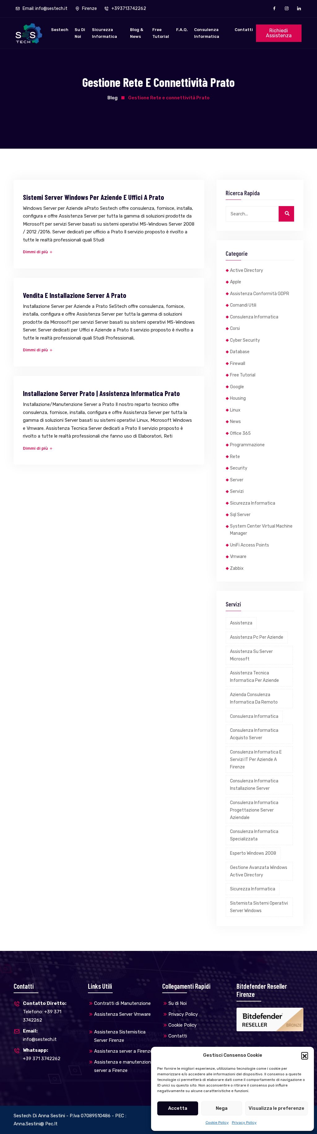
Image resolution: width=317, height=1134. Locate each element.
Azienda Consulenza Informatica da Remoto (254, 698)
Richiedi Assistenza (279, 33)
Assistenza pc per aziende (256, 637)
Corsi (235, 328)
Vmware (238, 556)
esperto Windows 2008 (253, 853)
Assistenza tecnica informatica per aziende (254, 676)
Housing (238, 398)
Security (238, 468)
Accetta (177, 1108)
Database (240, 351)
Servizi (237, 491)
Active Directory (246, 270)
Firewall (237, 363)
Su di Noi (80, 33)
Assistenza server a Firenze (123, 1051)
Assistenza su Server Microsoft (251, 655)
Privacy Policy (244, 1122)
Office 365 (240, 433)
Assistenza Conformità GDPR (259, 293)
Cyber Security (245, 340)
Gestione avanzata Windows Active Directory (258, 871)
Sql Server (240, 514)
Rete (235, 456)
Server (236, 480)
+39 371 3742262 (41, 1054)
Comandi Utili (243, 305)
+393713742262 (128, 8)
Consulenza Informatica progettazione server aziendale (254, 810)
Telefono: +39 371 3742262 (44, 1012)
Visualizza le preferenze (276, 1108)
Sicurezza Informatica (104, 33)
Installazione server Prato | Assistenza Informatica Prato (101, 393)
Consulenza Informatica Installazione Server (254, 784)
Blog (112, 98)
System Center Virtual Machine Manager (261, 530)
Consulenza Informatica (206, 33)
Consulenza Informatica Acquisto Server (254, 734)
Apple (235, 282)
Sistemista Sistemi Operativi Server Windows (259, 907)
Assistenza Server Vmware (122, 1014)
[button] (305, 1055)
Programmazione (247, 445)
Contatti (244, 29)
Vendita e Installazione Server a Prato (74, 295)
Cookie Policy (217, 1122)
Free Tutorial (160, 33)
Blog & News (136, 33)
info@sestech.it (40, 1035)
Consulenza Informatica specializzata (254, 835)
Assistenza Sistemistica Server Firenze (119, 1036)
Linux (235, 410)
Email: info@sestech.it (44, 8)
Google (237, 386)
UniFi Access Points (249, 545)
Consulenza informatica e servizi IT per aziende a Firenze (256, 759)
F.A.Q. (182, 29)
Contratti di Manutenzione (122, 1003)
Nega (222, 1108)
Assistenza (241, 623)
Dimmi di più (36, 252)
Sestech (59, 29)
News (235, 421)
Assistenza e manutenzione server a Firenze (124, 1066)
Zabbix (237, 568)
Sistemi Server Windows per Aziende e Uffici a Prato (93, 197)
